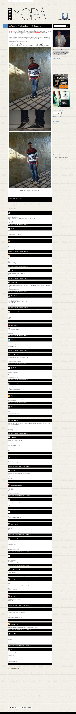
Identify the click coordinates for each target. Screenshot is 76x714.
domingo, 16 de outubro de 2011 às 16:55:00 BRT (18, 251)
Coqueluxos (13, 396)
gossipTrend (14, 282)
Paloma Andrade (15, 241)
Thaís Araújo (14, 457)
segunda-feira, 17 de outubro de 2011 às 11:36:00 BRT (19, 495)
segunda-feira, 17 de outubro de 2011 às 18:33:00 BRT (19, 645)
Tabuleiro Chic (14, 624)
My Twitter (10, 347)
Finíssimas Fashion (15, 569)
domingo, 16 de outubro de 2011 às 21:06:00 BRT (18, 363)
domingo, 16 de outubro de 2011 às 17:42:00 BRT (18, 291)
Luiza (12, 213)
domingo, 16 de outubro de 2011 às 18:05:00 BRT (18, 335)
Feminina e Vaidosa (15, 311)
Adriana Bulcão (14, 538)
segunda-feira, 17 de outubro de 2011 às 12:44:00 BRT (19, 565)
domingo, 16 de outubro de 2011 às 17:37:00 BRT (18, 278)
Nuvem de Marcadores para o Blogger (61, 157)
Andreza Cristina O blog (16, 485)
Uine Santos (14, 499)
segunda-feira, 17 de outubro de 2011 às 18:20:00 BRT (19, 629)
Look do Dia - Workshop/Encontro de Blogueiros (25, 26)
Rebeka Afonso (14, 524)
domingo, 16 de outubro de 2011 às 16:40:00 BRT (18, 224)
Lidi (12, 609)
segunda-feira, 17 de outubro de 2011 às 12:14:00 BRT (19, 534)
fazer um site (61, 159)
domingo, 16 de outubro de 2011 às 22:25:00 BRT (18, 402)
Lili (11, 255)
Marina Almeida (15, 383)
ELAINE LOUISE (15, 420)
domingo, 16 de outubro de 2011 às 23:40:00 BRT (18, 433)
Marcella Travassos (15, 634)
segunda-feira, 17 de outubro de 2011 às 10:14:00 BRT (19, 466)
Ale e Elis (13, 596)
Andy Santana (14, 325)
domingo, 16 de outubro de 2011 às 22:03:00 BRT (18, 391)
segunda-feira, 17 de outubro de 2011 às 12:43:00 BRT (19, 551)
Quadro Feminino (15, 368)
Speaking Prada (14, 229)
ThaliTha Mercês (15, 354)
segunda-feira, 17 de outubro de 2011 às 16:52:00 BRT (19, 605)
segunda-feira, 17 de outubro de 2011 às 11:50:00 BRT (19, 507)
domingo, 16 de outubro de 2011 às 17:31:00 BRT (18, 266)
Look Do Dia (16, 203)
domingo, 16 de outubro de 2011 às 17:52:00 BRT (18, 307)
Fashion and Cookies (12, 346)
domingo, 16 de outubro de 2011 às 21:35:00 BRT (18, 379)
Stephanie (13, 649)
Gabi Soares (14, 407)
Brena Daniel (14, 296)
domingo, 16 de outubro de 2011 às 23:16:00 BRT (18, 416)
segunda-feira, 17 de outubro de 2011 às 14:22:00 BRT (19, 574)
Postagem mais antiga (13, 707)
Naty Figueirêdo (15, 579)
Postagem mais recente (26, 707)
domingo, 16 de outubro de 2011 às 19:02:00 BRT (18, 350)
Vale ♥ (12, 340)
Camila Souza (14, 270)
